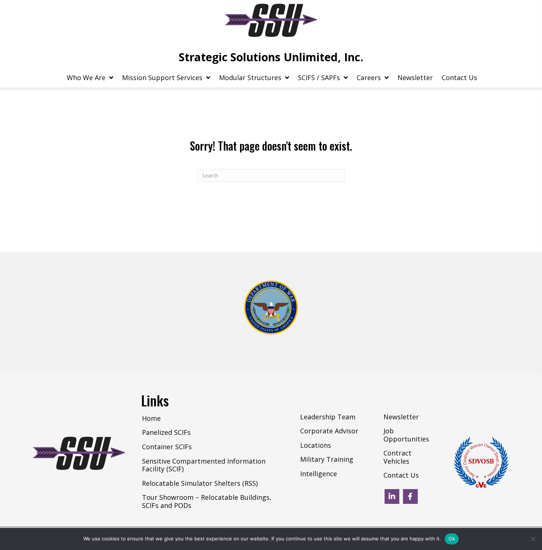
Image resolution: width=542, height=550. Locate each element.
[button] (392, 496)
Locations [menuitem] (315, 445)
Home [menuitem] (151, 419)
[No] (532, 539)
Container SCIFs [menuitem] (167, 447)
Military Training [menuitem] (326, 460)
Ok (451, 539)
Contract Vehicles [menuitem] (397, 457)
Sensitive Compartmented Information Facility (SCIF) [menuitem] (203, 465)
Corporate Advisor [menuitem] (329, 431)
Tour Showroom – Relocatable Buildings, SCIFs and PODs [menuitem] (206, 502)
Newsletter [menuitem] (401, 417)
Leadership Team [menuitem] (327, 417)
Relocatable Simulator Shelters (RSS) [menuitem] (200, 483)
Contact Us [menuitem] (401, 475)
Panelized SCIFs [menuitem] (166, 433)
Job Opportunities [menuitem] (406, 435)
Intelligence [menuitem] (318, 474)
